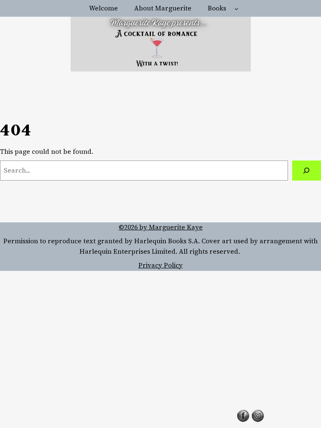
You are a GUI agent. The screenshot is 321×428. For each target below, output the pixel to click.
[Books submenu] (236, 8)
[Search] (306, 170)
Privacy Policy (160, 265)
